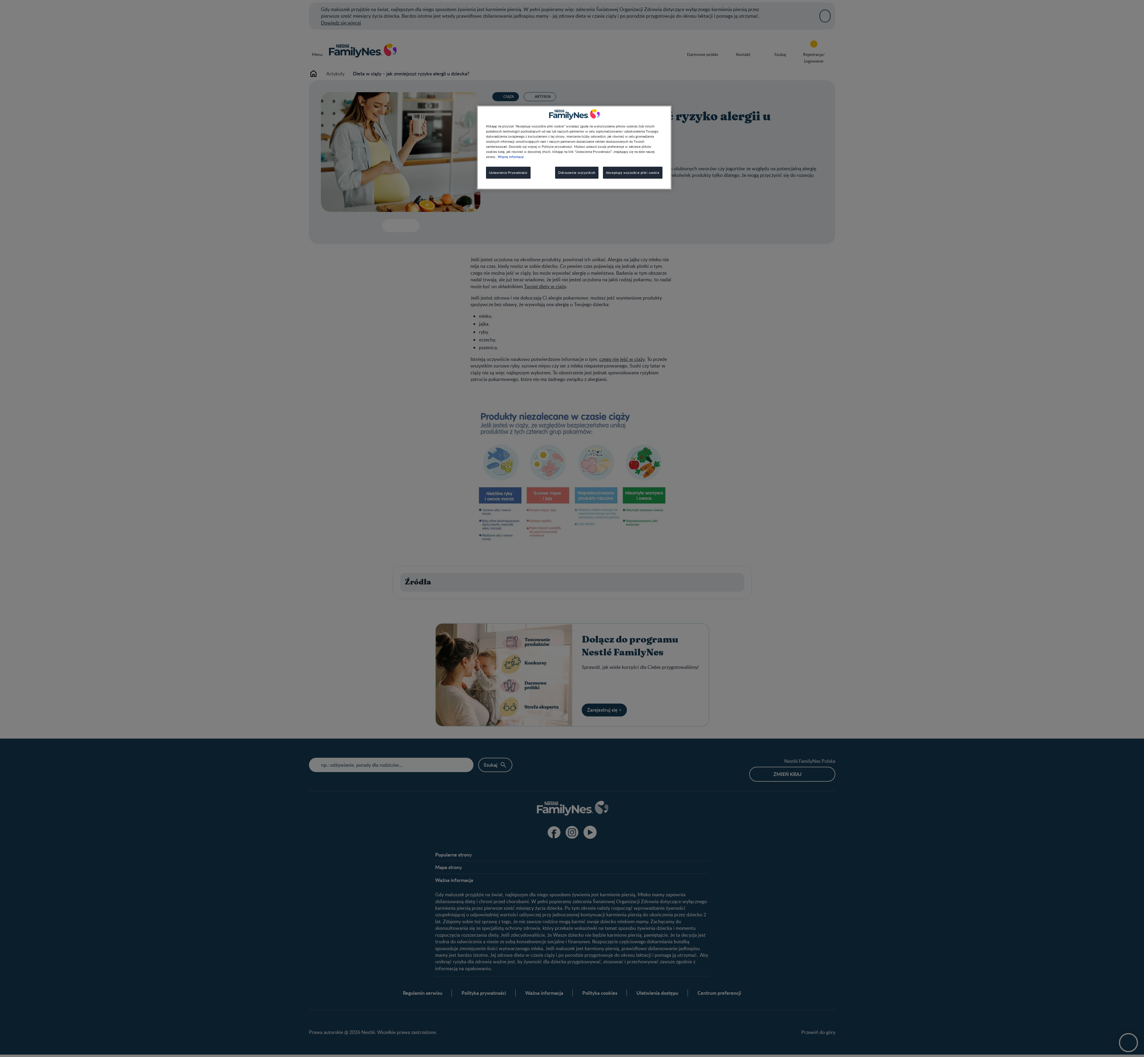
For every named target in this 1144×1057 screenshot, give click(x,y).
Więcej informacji (511, 156)
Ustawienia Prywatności (508, 173)
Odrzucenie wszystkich (576, 173)
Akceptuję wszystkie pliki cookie (632, 173)
